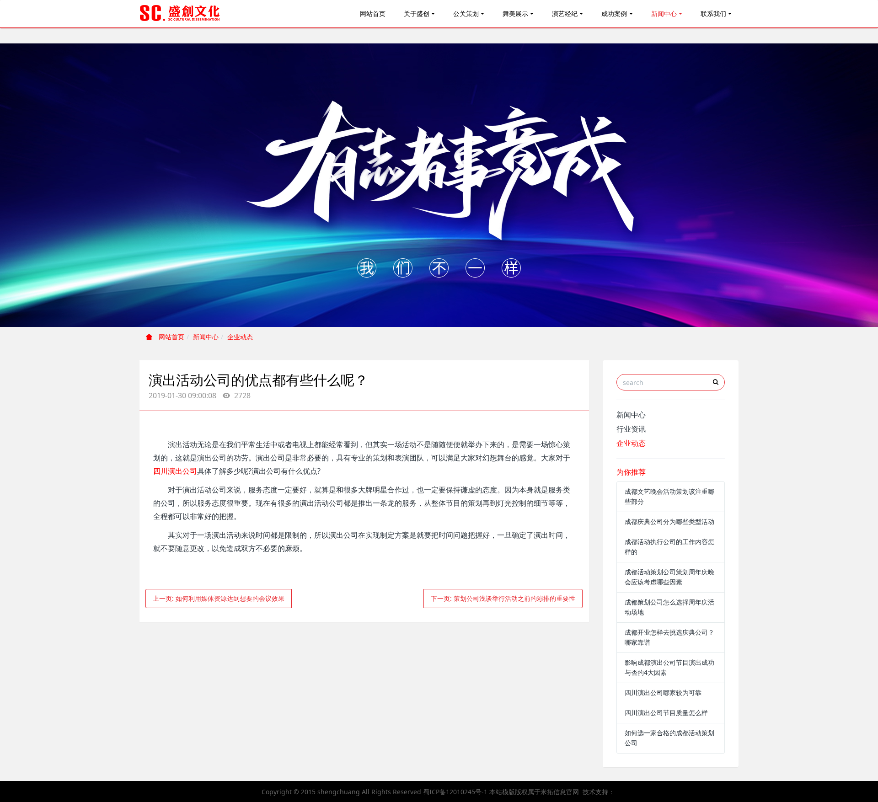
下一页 (503, 598)
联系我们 (713, 13)
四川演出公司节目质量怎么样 (666, 712)
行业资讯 (631, 429)
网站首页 (372, 13)
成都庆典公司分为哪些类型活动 (669, 521)
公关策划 (466, 13)
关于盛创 (416, 13)
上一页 (218, 598)
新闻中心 (664, 13)
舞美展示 (515, 13)
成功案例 (614, 13)
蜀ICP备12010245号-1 (455, 791)
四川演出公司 (175, 471)
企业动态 (240, 336)
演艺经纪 (565, 13)
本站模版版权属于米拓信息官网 (534, 791)
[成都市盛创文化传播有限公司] (180, 13)
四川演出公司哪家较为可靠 (663, 692)
